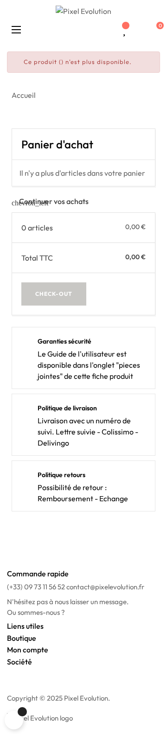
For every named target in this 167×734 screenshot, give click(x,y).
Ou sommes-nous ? (36, 612)
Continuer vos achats (50, 201)
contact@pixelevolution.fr (105, 586)
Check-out (53, 293)
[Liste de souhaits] (124, 31)
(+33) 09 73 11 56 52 (36, 586)
